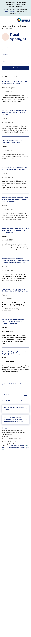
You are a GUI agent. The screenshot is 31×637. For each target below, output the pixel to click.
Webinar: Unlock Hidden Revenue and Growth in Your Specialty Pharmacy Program (14, 112)
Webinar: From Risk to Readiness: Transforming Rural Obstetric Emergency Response (13, 321)
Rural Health (21, 26)
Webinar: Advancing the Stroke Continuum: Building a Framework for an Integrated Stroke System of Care (15, 260)
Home (4, 26)
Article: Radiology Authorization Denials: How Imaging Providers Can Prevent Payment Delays (15, 230)
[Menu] (2, 20)
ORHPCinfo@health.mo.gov (15, 446)
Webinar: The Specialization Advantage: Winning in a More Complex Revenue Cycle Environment (15, 199)
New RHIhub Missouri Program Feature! (14, 408)
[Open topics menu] (25, 395)
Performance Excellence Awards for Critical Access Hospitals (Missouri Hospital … (14, 419)
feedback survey (9, 11)
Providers (11, 26)
